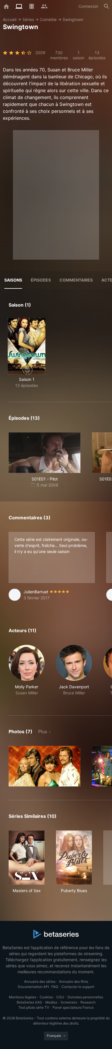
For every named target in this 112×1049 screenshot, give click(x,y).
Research (88, 1002)
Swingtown (73, 19)
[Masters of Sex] (27, 858)
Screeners (69, 1002)
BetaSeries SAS (29, 1002)
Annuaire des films (73, 981)
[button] (27, 673)
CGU (60, 997)
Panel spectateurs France (73, 1007)
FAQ (54, 987)
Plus (42, 731)
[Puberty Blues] (74, 858)
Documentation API (33, 987)
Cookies (46, 997)
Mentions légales (22, 997)
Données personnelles (85, 997)
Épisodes (41, 280)
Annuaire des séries (39, 981)
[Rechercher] (106, 6)
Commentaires (76, 280)
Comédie (48, 19)
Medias (51, 1002)
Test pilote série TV (33, 1007)
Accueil (9, 19)
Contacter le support (77, 987)
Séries (28, 19)
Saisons (13, 280)
